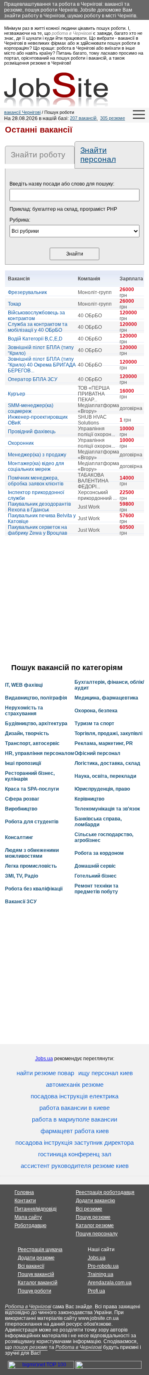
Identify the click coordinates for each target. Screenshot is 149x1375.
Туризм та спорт (94, 723)
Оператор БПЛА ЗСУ (33, 379)
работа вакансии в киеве (74, 1107)
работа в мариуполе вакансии (74, 1119)
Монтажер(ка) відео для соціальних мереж (36, 466)
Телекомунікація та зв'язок (107, 809)
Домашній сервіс (95, 866)
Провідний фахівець (31, 431)
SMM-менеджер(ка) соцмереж (30, 408)
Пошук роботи (34, 1291)
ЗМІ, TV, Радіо (21, 876)
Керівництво (89, 799)
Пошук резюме (93, 1217)
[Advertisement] (74, 600)
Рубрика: (20, 220)
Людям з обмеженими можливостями (32, 853)
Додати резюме (36, 1258)
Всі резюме (89, 1209)
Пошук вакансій (36, 1274)
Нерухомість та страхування (24, 710)
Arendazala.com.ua (110, 1283)
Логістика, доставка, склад (107, 763)
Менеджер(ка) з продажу (37, 455)
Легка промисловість (31, 866)
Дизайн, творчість (27, 733)
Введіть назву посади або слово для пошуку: (62, 184)
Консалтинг (19, 837)
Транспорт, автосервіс (32, 743)
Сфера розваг (22, 799)
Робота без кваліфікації (33, 889)
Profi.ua (96, 1291)
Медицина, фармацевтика (106, 698)
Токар (14, 304)
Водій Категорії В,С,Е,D (35, 339)
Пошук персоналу (97, 1234)
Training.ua (100, 1274)
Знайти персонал (98, 155)
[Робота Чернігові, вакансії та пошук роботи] (56, 89)
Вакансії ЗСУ (20, 902)
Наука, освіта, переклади (105, 776)
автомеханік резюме (74, 1084)
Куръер (16, 394)
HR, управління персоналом (39, 753)
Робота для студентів (31, 822)
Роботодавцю (30, 1225)
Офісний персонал (97, 753)
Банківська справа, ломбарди (98, 821)
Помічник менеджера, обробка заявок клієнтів (35, 481)
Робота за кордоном (99, 853)
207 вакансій (83, 118)
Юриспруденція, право (102, 789)
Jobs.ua (44, 1058)
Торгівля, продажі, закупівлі (108, 733)
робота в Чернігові (72, 33)
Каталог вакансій (38, 1283)
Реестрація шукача (40, 1249)
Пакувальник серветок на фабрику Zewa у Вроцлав (37, 530)
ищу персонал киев (105, 1072)
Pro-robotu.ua (103, 1266)
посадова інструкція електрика (74, 1096)
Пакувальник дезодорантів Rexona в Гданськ (39, 507)
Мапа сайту (28, 1217)
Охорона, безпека (96, 711)
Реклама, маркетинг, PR (103, 743)
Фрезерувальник (27, 292)
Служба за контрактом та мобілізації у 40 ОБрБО (37, 327)
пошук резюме (30, 1347)
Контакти (25, 1201)
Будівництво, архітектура (36, 723)
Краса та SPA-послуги (32, 789)
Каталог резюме (95, 1225)
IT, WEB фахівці (24, 685)
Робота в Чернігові (28, 1307)
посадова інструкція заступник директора (74, 1142)
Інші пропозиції (23, 763)
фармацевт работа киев (75, 1130)
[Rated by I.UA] (108, 1367)
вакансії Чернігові (22, 112)
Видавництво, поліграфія (36, 698)
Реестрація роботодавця (105, 1192)
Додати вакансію (95, 1201)
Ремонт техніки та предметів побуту (96, 889)
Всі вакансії (31, 1266)
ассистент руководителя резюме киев (75, 1165)
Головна (24, 1192)
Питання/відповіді (35, 1209)
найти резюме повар (45, 1072)
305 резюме (112, 118)
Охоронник (21, 443)
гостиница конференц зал (74, 1154)
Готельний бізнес (95, 876)
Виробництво (21, 809)
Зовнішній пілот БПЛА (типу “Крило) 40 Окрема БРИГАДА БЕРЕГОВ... (42, 365)
